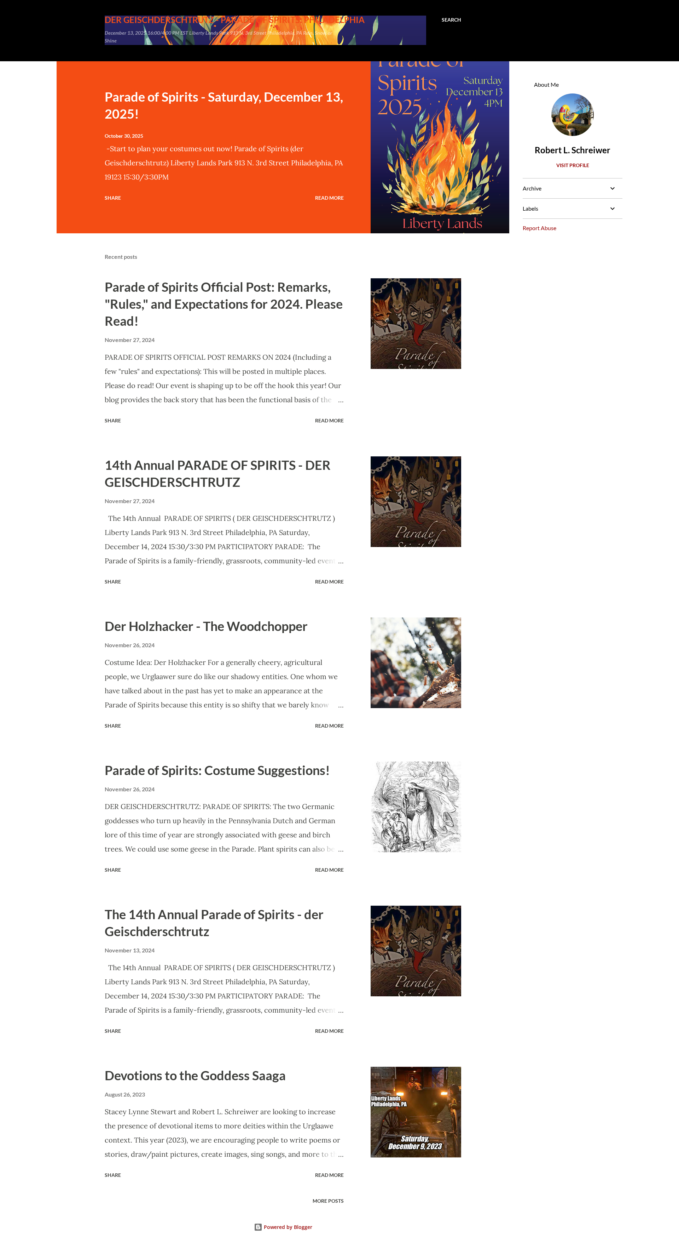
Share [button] (113, 198)
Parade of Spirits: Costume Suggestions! (217, 770)
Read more (329, 198)
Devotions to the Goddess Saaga (195, 1075)
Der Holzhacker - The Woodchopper (206, 626)
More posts (328, 1201)
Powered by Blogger (287, 1227)
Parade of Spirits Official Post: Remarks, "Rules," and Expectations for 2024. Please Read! (224, 304)
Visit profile (572, 165)
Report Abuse (539, 227)
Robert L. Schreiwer (572, 150)
